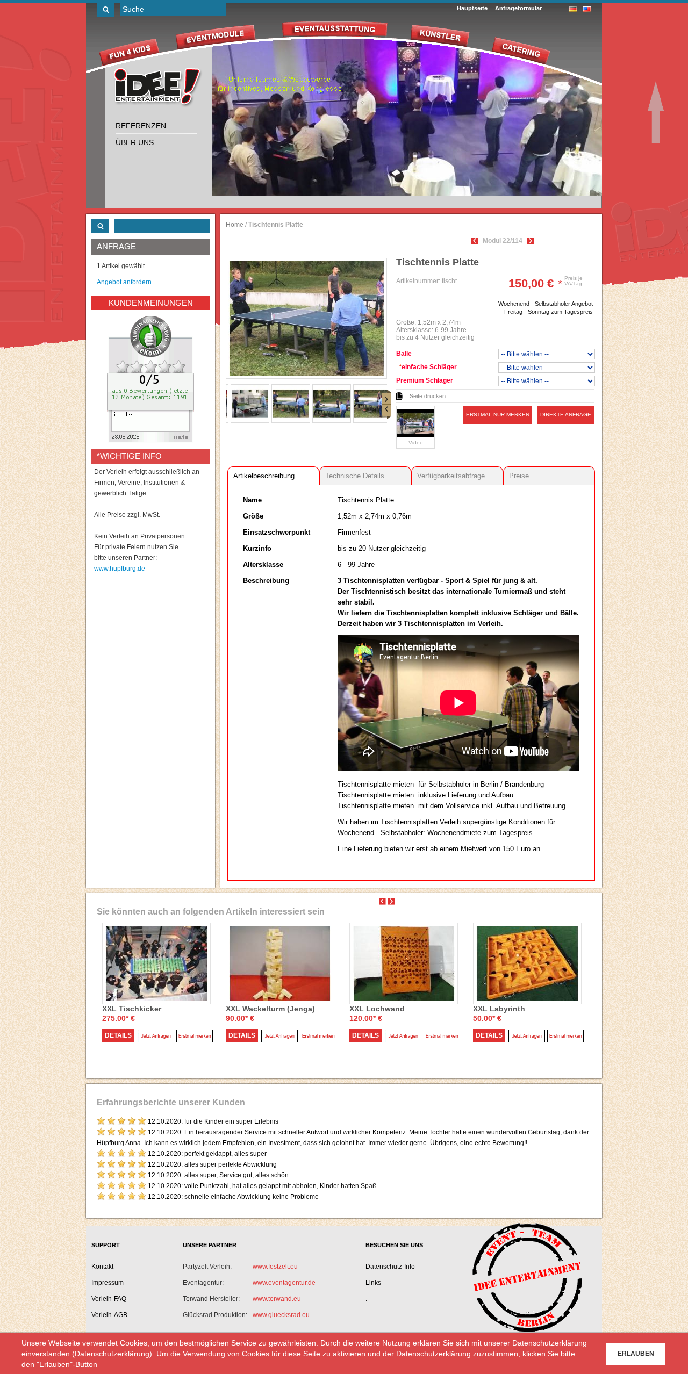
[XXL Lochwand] (403, 962)
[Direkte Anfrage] (156, 1035)
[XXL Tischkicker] (156, 962)
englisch (587, 9)
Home (234, 224)
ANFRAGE (116, 246)
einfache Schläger (428, 367)
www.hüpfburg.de (119, 568)
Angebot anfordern (124, 282)
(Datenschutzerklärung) (112, 1353)
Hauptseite (472, 8)
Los (105, 10)
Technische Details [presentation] (354, 476)
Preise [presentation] (519, 476)
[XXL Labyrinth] (527, 962)
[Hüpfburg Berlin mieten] (158, 88)
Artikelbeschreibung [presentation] (264, 476)
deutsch (573, 9)
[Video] (415, 423)
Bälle (404, 353)
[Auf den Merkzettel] (194, 1035)
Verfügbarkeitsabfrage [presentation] (451, 476)
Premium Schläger (424, 380)
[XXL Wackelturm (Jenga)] (280, 962)
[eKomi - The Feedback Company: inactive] (150, 379)
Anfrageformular (518, 8)
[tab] (273, 475)
